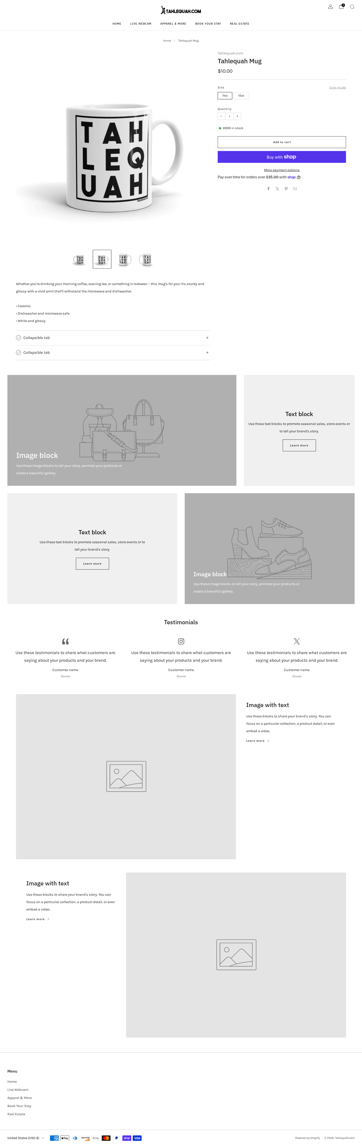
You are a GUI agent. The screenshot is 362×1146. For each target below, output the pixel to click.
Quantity (225, 109)
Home (117, 23)
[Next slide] (201, 148)
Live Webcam (140, 23)
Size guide (337, 87)
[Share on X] (277, 189)
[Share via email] (295, 189)
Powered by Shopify (307, 1138)
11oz (225, 95)
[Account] (330, 6)
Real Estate (239, 23)
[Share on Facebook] (268, 189)
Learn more (299, 445)
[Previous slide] (25, 148)
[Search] (352, 6)
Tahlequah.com (230, 53)
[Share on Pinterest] (286, 189)
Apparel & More (173, 23)
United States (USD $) (23, 1138)
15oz (241, 95)
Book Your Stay (208, 23)
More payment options (282, 170)
